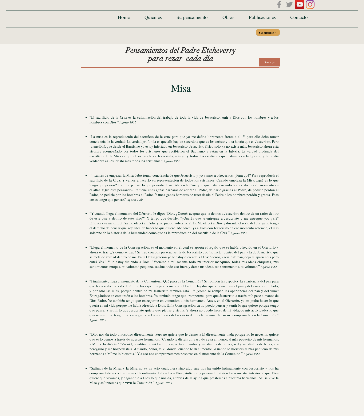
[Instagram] (310, 4)
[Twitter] (289, 4)
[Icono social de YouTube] (299, 4)
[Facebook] (279, 4)
